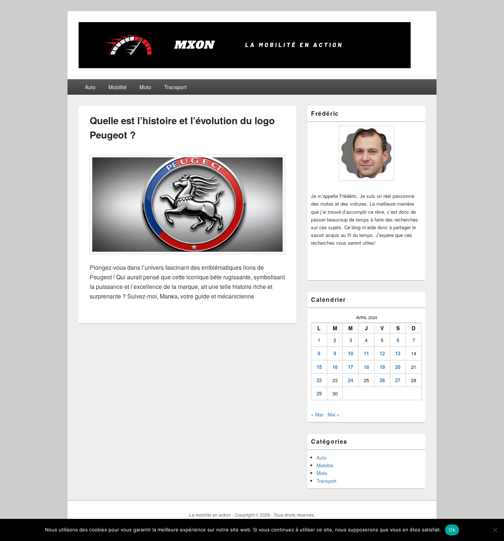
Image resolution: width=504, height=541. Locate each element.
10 (350, 353)
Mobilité (117, 87)
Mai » (333, 414)
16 (335, 366)
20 (397, 366)
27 (397, 380)
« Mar (317, 414)
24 (350, 380)
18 (366, 366)
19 (382, 366)
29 (319, 393)
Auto (90, 87)
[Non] (494, 530)
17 (350, 366)
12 (382, 353)
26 (382, 380)
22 (319, 380)
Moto (145, 87)
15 (319, 366)
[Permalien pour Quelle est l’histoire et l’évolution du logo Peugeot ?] (187, 258)
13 (397, 353)
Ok (452, 530)
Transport (175, 87)
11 (366, 353)
